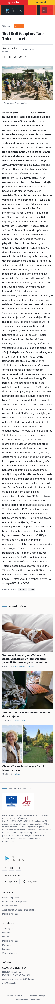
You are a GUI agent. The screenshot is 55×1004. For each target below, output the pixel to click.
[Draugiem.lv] (20, 57)
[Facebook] (4, 57)
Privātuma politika (10, 897)
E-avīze (15, 2)
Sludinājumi (7, 928)
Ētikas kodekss (9, 905)
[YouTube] (18, 868)
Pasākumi (6, 932)
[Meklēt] (44, 10)
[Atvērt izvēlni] (51, 10)
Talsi (32, 589)
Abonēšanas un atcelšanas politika (19, 909)
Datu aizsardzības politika (14, 901)
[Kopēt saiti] (25, 57)
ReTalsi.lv (18, 996)
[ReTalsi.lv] (13, 10)
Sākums (6, 26)
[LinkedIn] (15, 57)
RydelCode (35, 1000)
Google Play (33, 881)
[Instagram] (11, 868)
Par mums (7, 945)
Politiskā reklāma (10, 914)
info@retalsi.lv (9, 983)
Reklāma (6, 936)
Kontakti (6, 949)
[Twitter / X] (10, 57)
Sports (19, 26)
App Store (13, 881)
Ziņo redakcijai (9, 953)
